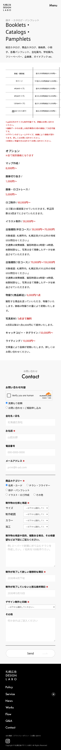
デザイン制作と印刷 (17, 601)
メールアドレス (15, 460)
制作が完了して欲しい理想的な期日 (26, 571)
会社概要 (9, 736)
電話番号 (10, 445)
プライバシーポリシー (21, 736)
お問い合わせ (36, 736)
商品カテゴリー (15, 480)
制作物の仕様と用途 (17, 502)
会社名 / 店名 (13, 415)
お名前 (10, 430)
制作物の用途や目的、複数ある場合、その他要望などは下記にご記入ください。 (30, 537)
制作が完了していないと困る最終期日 (27, 586)
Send (30, 653)
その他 (9, 614)
